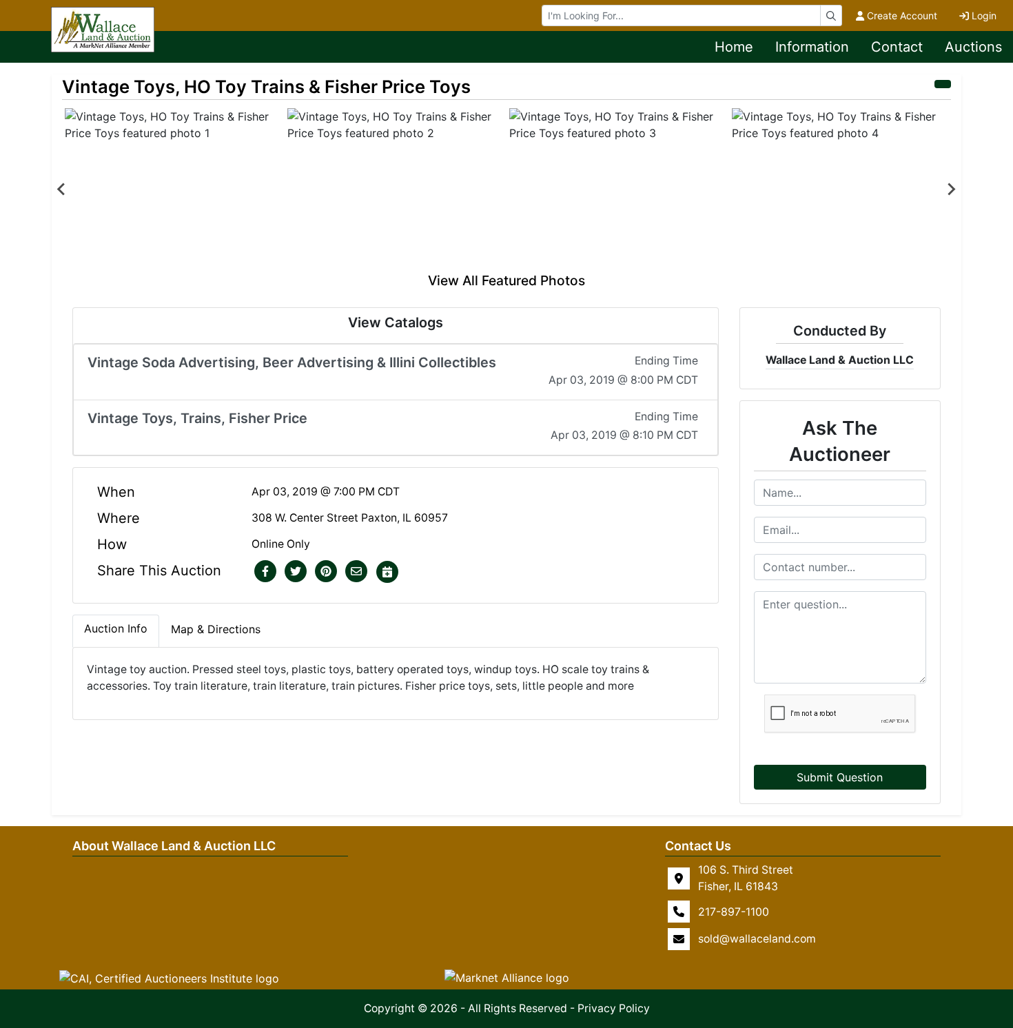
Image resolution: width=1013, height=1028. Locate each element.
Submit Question (840, 777)
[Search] (831, 15)
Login (984, 15)
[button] (265, 572)
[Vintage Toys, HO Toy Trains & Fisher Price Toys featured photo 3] (617, 189)
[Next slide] (951, 189)
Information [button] (812, 47)
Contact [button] (897, 47)
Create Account (902, 15)
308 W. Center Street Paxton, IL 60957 (350, 517)
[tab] (115, 631)
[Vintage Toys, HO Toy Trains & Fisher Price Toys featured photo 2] (395, 189)
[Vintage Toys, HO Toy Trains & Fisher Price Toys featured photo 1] (173, 189)
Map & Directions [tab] (215, 629)
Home (734, 47)
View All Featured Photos (506, 280)
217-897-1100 (733, 911)
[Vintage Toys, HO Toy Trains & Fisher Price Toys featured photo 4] (840, 189)
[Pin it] (326, 572)
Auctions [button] (973, 47)
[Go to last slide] (62, 189)
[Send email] (356, 572)
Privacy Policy (613, 1008)
